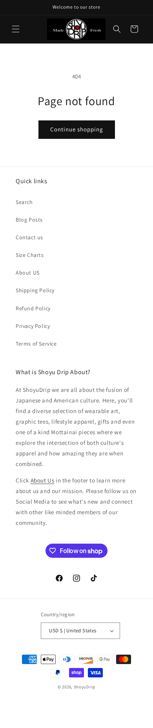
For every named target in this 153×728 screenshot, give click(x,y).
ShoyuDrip (84, 687)
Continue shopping (76, 129)
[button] (15, 29)
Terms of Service (36, 343)
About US (28, 272)
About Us (43, 480)
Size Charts (30, 254)
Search (24, 202)
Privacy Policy (33, 325)
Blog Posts (29, 219)
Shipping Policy (35, 290)
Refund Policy (33, 308)
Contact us (29, 237)
